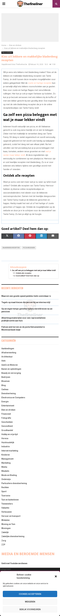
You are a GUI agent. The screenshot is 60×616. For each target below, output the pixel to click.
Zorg (3, 540)
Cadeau (4, 389)
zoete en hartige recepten (40, 83)
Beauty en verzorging (11, 373)
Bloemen (5, 381)
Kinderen (5, 455)
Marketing (6, 463)
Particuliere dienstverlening (14, 483)
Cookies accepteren (30, 594)
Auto (3, 361)
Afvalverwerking (8, 352)
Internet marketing (9, 451)
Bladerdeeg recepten (11, 247)
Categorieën (5, 569)
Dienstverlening (8, 393)
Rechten (5, 487)
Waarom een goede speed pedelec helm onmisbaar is (26, 296)
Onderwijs (6, 479)
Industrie (5, 446)
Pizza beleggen (29, 247)
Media (4, 467)
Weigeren (30, 601)
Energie (5, 401)
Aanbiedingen (7, 348)
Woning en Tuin (8, 524)
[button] (55, 576)
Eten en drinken (7, 52)
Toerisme (5, 496)
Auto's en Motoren (9, 365)
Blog (3, 385)
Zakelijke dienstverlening (12, 536)
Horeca (4, 438)
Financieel (6, 414)
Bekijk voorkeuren (30, 609)
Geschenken (7, 422)
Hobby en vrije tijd (9, 434)
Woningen (6, 528)
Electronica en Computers (13, 397)
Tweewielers (7, 504)
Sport (3, 491)
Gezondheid (7, 426)
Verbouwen (6, 512)
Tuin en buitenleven (10, 500)
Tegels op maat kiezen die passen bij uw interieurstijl (25, 302)
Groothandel (7, 430)
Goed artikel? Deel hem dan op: (27, 276)
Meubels (5, 471)
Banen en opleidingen (11, 369)
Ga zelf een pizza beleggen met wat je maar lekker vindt (34, 270)
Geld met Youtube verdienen (14, 563)
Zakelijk (5, 532)
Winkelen (5, 520)
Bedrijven (5, 377)
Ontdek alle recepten (23, 273)
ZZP (3, 544)
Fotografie (6, 418)
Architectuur (7, 357)
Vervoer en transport (10, 516)
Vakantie (5, 508)
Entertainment (7, 406)
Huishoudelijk (7, 442)
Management (7, 459)
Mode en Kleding (9, 475)
